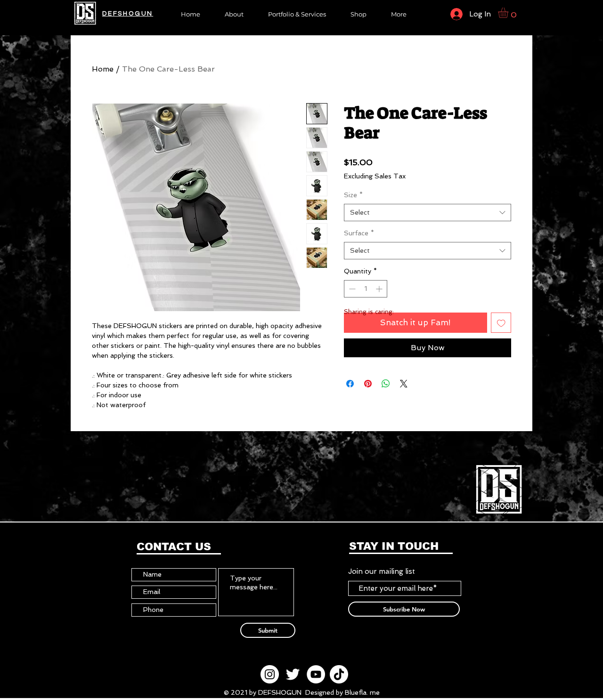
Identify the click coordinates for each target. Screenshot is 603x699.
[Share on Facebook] (350, 383)
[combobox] (427, 213)
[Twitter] (293, 674)
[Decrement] (351, 289)
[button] (358, 13)
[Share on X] (403, 383)
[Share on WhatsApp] (385, 383)
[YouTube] (316, 674)
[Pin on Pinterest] (368, 383)
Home (103, 68)
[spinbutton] (365, 289)
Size (353, 195)
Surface (359, 233)
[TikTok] (339, 674)
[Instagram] (270, 674)
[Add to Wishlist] (501, 323)
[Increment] (380, 289)
